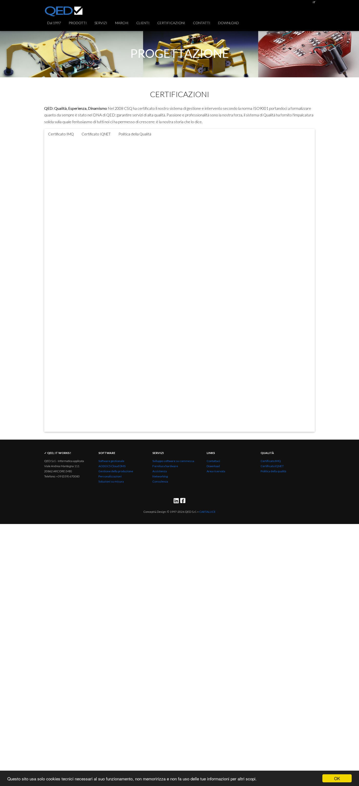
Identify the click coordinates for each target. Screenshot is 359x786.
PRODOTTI (78, 23)
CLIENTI (142, 23)
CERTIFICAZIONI (171, 23)
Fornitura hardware (165, 466)
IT (314, 2)
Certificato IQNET (272, 466)
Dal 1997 (54, 23)
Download (213, 466)
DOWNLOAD (228, 23)
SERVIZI (101, 23)
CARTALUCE (207, 512)
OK (337, 778)
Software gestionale (111, 461)
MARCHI (121, 23)
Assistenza (159, 471)
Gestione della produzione (115, 471)
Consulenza (160, 481)
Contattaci (213, 461)
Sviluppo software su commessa (173, 461)
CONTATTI (201, 23)
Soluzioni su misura (111, 481)
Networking (160, 476)
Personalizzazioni (110, 476)
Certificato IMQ (271, 461)
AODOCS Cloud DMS (112, 466)
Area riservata (216, 471)
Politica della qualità (273, 471)
